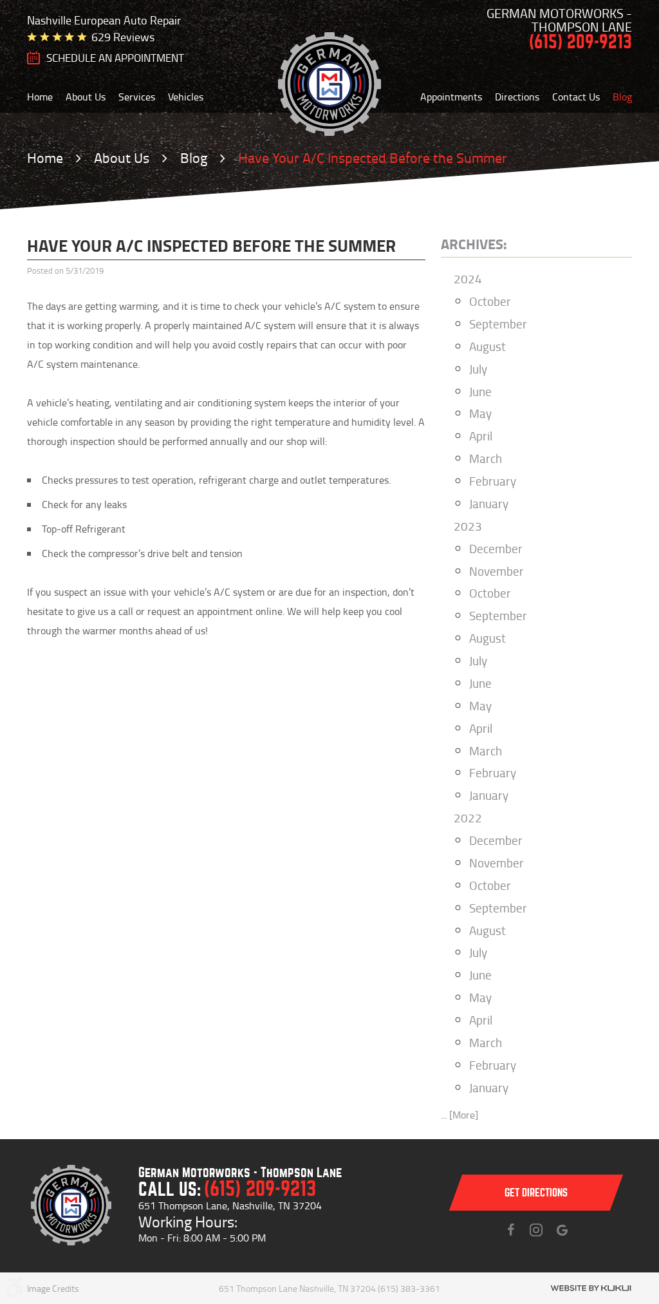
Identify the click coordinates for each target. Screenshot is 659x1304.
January (488, 503)
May (480, 413)
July (478, 368)
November (496, 571)
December (496, 548)
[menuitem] (40, 96)
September (498, 323)
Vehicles (185, 97)
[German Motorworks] (330, 84)
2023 (468, 525)
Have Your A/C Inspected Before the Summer (372, 157)
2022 (468, 817)
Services (136, 97)
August (487, 346)
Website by (591, 1288)
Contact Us (576, 97)
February (492, 480)
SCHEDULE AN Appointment (115, 58)
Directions (517, 97)
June (480, 391)
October (490, 301)
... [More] (459, 1115)
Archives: (474, 243)
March (485, 458)
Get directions (536, 1192)
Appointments (451, 97)
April (480, 435)
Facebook (510, 1230)
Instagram (536, 1230)
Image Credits (53, 1288)
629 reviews (122, 36)
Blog (622, 97)
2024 (468, 278)
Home (40, 97)
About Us (86, 97)
